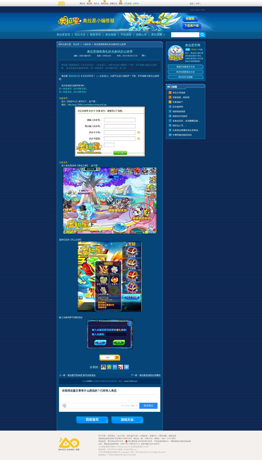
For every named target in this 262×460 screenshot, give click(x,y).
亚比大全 (80, 34)
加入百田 (121, 436)
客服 (197, 10)
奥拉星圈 (156, 34)
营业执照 (102, 441)
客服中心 (153, 436)
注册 (197, 3)
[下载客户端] (191, 26)
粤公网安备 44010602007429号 (140, 441)
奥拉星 (76, 44)
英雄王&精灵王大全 (185, 66)
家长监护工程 (132, 436)
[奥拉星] (70, 20)
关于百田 (102, 436)
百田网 (73, 3)
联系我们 (111, 436)
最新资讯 (95, 34)
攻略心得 (141, 34)
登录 (191, 3)
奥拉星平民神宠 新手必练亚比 (81, 375)
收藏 (203, 10)
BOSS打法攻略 (185, 77)
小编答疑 (86, 44)
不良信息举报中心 (161, 441)
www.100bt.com (130, 381)
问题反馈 (144, 436)
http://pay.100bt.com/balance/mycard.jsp (87, 104)
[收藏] (190, 19)
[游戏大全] (127, 419)
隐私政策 (172, 436)
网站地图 (163, 436)
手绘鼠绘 (126, 34)
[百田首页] (92, 419)
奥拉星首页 (63, 34)
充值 (192, 10)
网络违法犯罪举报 (111, 444)
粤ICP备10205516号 (116, 441)
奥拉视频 (110, 34)
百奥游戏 (61, 3)
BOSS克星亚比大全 (185, 72)
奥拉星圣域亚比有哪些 (150, 375)
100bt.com (106, 56)
